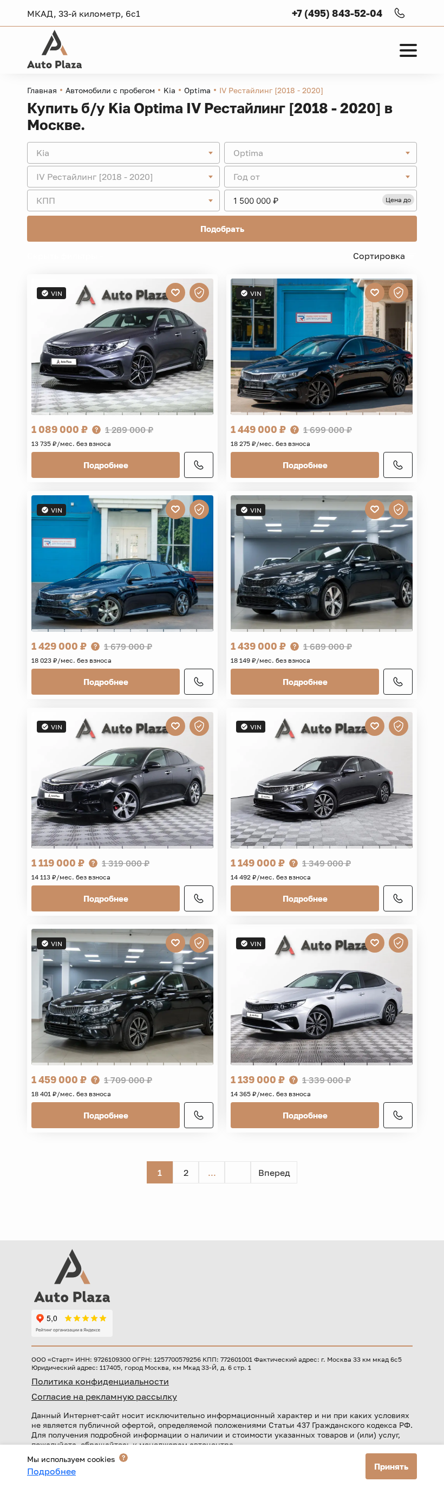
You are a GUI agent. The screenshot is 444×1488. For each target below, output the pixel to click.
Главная (42, 90)
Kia (169, 90)
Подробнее (105, 465)
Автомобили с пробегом (110, 90)
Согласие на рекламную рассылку (104, 1396)
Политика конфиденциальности (100, 1381)
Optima (197, 90)
